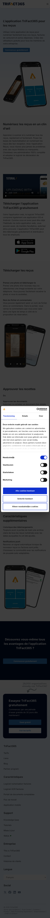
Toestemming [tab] (9, 416)
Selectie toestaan (25, 499)
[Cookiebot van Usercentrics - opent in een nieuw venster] (36, 409)
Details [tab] (25, 416)
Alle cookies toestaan (25, 491)
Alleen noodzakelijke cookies (25, 506)
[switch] (43, 465)
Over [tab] (41, 416)
